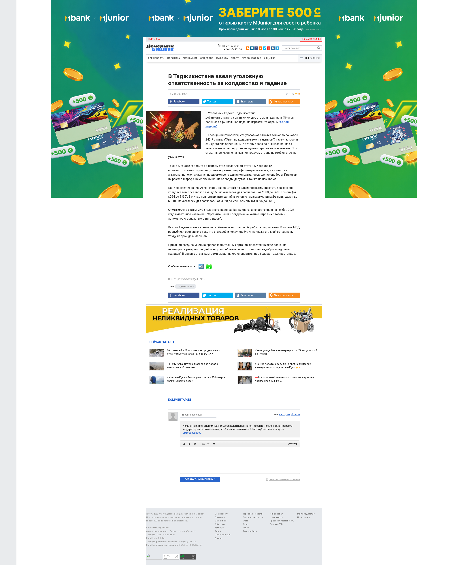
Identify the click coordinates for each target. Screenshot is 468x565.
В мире (218, 538)
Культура (222, 58)
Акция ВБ (269, 58)
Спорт (235, 58)
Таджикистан (185, 286)
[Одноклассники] (260, 48)
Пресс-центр (303, 517)
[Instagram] (273, 48)
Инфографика (249, 531)
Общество (206, 58)
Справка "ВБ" (276, 524)
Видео (245, 528)
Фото (245, 524)
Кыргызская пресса (252, 517)
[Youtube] (268, 48)
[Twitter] (264, 48)
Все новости (156, 58)
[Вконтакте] (252, 48)
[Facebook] (256, 48)
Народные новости (252, 514)
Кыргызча (154, 39)
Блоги (245, 521)
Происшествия (251, 58)
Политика (173, 58)
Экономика (190, 58)
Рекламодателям (311, 39)
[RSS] (247, 48)
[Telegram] (277, 48)
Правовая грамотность (282, 521)
